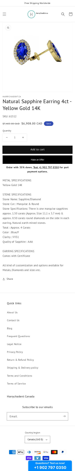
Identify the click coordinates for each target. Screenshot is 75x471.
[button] (4, 14)
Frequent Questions (18, 336)
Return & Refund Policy (20, 359)
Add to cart (38, 149)
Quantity (7, 130)
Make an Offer (37, 159)
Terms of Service (16, 383)
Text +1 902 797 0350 (46, 167)
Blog (9, 328)
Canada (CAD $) (35, 439)
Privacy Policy (15, 352)
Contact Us (13, 320)
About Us (12, 312)
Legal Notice (14, 344)
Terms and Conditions (19, 375)
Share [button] (10, 278)
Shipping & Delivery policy (22, 367)
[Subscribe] (64, 416)
